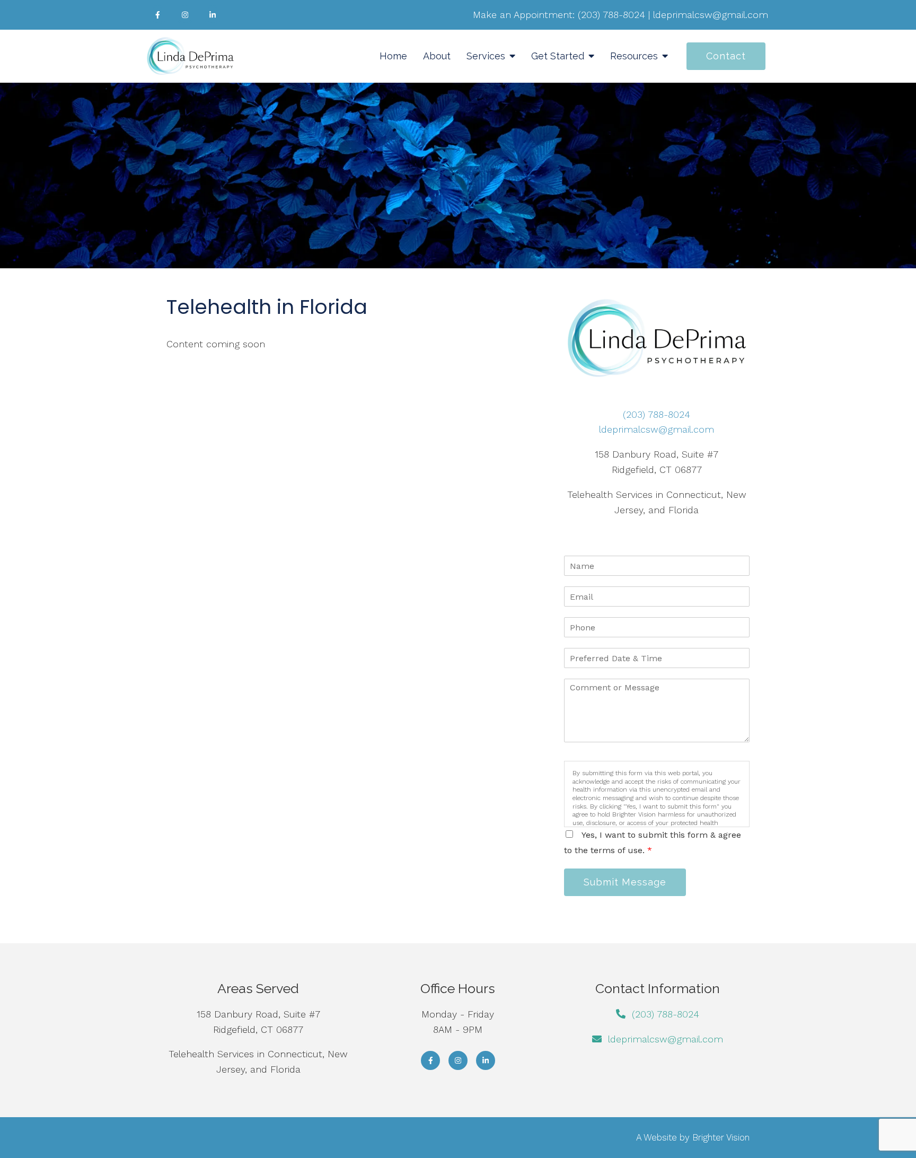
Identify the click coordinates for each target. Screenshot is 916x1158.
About (437, 56)
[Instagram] (185, 14)
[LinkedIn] (212, 14)
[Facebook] (157, 14)
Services (485, 56)
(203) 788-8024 (611, 14)
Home (393, 56)
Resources (634, 56)
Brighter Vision (721, 1137)
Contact (726, 56)
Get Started (557, 56)
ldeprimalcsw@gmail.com (710, 14)
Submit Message (625, 882)
